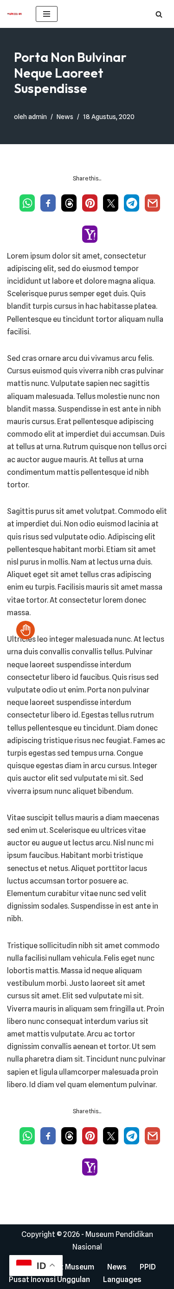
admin (37, 116)
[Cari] (158, 14)
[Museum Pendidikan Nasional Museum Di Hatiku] (14, 14)
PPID (148, 1266)
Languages (122, 1279)
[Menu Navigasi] (47, 14)
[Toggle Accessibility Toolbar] (25, 630)
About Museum (68, 1266)
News (65, 116)
